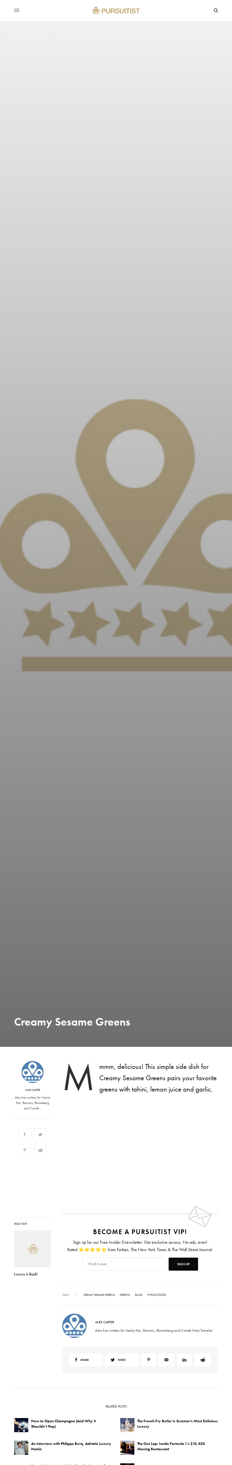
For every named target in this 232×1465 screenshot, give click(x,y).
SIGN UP (171, 763)
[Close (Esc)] (218, 676)
